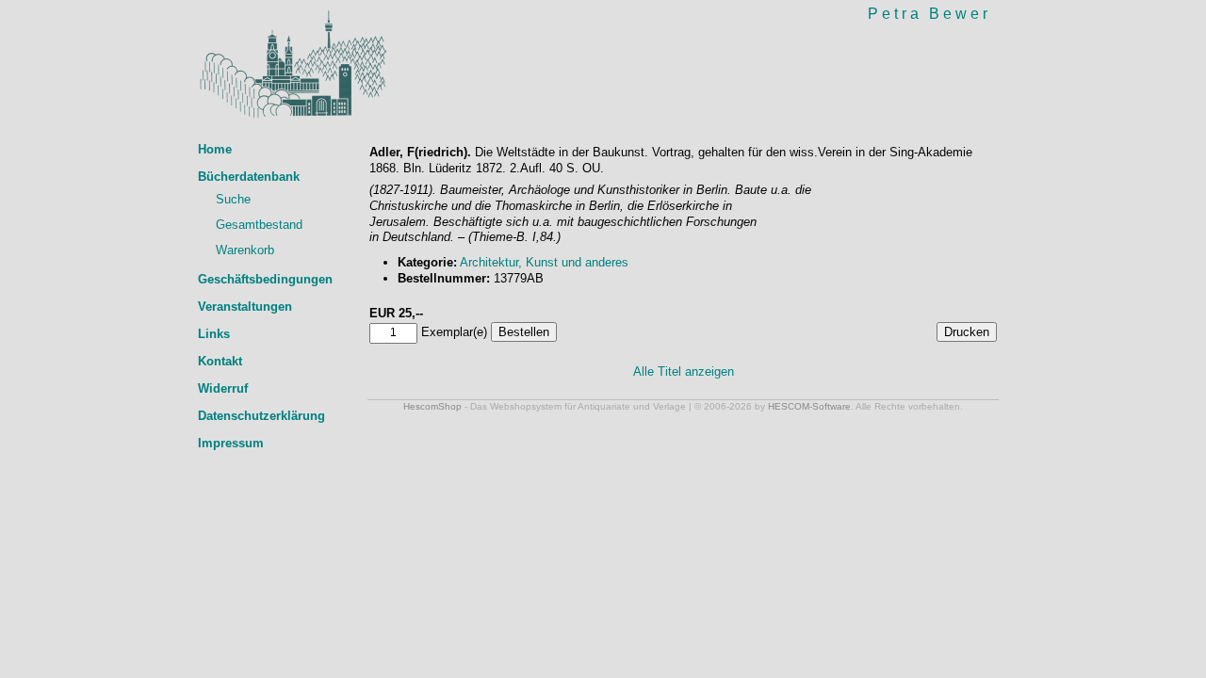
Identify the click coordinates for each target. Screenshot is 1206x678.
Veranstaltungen (245, 306)
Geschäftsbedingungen (265, 279)
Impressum (231, 443)
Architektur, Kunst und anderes (544, 262)
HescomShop (432, 406)
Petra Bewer (929, 14)
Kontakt (220, 361)
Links (214, 334)
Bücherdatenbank (249, 177)
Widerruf (223, 388)
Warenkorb (245, 250)
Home (215, 149)
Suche (233, 199)
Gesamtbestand (259, 225)
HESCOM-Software (809, 406)
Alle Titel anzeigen (683, 371)
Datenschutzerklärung (261, 416)
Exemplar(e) (454, 332)
